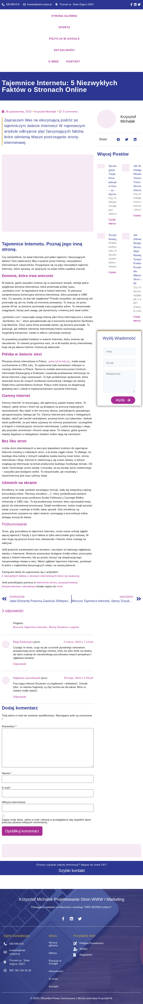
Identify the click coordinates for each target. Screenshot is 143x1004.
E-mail (6, 787)
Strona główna (64, 15)
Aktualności (64, 50)
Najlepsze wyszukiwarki (27, 677)
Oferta (64, 27)
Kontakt (73, 61)
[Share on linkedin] (135, 139)
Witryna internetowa (13, 802)
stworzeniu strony (46, 582)
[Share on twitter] (127, 139)
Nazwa (7, 773)
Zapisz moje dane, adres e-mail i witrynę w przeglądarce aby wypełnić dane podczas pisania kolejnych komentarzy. (46, 821)
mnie (60, 586)
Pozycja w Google (64, 38)
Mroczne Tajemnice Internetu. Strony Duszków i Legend (46, 627)
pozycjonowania (67, 582)
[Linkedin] (135, 4)
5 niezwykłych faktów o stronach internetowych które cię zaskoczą (40, 575)
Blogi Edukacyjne (23, 641)
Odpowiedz (19, 663)
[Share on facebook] (118, 139)
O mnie (53, 61)
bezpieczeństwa (11, 586)
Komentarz (9, 726)
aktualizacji (29, 586)
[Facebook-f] (131, 4)
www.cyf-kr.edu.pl (59, 361)
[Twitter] (139, 4)
